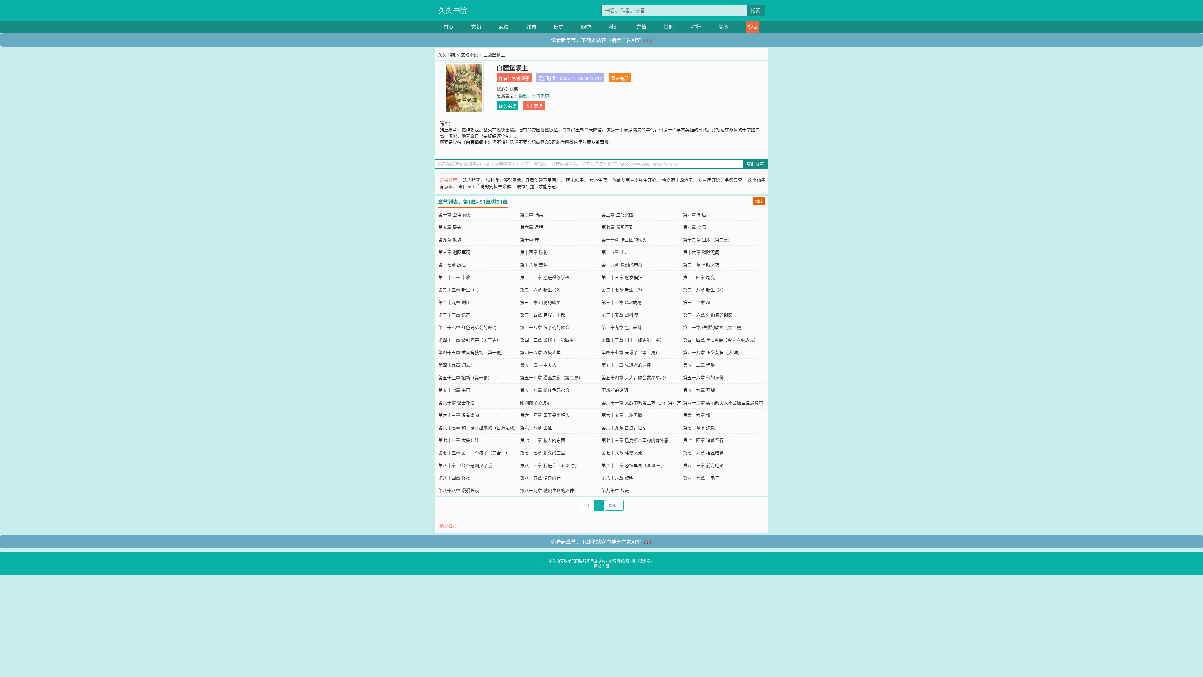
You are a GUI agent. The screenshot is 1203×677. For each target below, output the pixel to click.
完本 (724, 26)
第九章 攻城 (449, 239)
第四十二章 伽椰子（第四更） (549, 340)
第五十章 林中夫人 (538, 365)
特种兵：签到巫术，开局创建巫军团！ (523, 180)
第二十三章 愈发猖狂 (622, 277)
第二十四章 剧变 (699, 277)
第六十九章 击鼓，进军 (624, 427)
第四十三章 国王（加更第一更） (633, 340)
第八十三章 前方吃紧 (703, 465)
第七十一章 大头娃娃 (458, 440)
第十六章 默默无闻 (701, 252)
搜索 (756, 10)
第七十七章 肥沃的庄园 (542, 452)
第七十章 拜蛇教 (699, 427)
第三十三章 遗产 (454, 315)
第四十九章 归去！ (456, 365)
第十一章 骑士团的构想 (624, 239)
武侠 (504, 26)
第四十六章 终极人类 (540, 352)
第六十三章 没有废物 (458, 415)
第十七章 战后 (452, 264)
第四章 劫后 (694, 214)
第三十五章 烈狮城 (620, 315)
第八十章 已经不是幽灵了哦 (465, 465)
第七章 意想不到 (617, 227)
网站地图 (601, 566)
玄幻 (476, 26)
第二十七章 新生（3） (623, 289)
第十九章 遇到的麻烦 (622, 264)
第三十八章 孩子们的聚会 (545, 327)
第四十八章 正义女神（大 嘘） (712, 352)
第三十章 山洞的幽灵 (540, 302)
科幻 (614, 26)
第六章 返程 (531, 227)
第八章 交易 (694, 227)
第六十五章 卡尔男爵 (622, 415)
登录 (753, 26)
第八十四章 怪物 (454, 478)
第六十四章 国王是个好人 (545, 415)
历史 (559, 26)
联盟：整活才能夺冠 (536, 186)
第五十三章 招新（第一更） (465, 377)
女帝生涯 (598, 180)
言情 (641, 26)
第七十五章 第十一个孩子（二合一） (474, 452)
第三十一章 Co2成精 (622, 302)
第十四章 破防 (534, 252)
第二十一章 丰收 (454, 277)
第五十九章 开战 (699, 390)
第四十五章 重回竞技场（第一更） (471, 352)
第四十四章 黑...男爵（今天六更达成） (720, 340)
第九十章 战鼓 (615, 490)
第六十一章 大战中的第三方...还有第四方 (641, 402)
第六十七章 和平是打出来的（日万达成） (478, 427)
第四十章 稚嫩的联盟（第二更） (714, 327)
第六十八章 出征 (536, 427)
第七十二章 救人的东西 (542, 440)
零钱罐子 (520, 78)
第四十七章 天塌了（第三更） (631, 352)
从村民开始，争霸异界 (720, 180)
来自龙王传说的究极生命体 (484, 186)
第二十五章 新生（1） (460, 289)
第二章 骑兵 (531, 214)
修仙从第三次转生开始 (634, 180)
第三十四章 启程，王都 (542, 315)
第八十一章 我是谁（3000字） (550, 465)
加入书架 (507, 106)
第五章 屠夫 (449, 227)
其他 (669, 26)
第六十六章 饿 (697, 415)
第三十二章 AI (696, 302)
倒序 (759, 201)
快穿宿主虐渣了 (677, 180)
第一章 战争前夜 (454, 214)
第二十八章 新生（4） (704, 289)
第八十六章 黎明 (617, 478)
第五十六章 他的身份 (703, 377)
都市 (531, 26)
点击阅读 (534, 106)
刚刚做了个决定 (535, 402)
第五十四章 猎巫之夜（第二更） (551, 377)
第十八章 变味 (534, 264)
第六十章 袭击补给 (456, 402)
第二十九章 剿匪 (454, 302)
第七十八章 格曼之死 (622, 452)
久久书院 (452, 10)
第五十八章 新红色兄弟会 (545, 390)
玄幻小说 (469, 54)
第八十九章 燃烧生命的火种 (547, 490)
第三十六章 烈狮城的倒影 (707, 315)
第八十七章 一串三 (701, 478)
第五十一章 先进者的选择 (626, 365)
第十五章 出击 (615, 252)
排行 (696, 26)
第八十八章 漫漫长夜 (458, 490)
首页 (449, 26)
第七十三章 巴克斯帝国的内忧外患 (635, 440)
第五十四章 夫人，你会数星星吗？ (635, 377)
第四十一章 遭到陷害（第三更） (469, 340)
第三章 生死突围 (617, 214)
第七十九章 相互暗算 (703, 452)
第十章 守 (529, 239)
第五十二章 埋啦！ (701, 365)
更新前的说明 (615, 390)
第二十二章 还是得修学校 (545, 277)
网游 (586, 26)
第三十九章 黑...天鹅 (622, 327)
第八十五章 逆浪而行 (540, 478)
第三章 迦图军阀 (454, 252)
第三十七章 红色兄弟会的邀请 (467, 327)
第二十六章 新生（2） (541, 289)
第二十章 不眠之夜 (701, 264)
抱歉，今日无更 (533, 96)
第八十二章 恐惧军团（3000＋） (633, 465)
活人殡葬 (471, 180)
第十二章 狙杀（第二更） (707, 239)
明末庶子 (575, 180)
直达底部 (619, 78)
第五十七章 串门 (454, 390)
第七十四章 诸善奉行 (703, 440)
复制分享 (755, 164)
